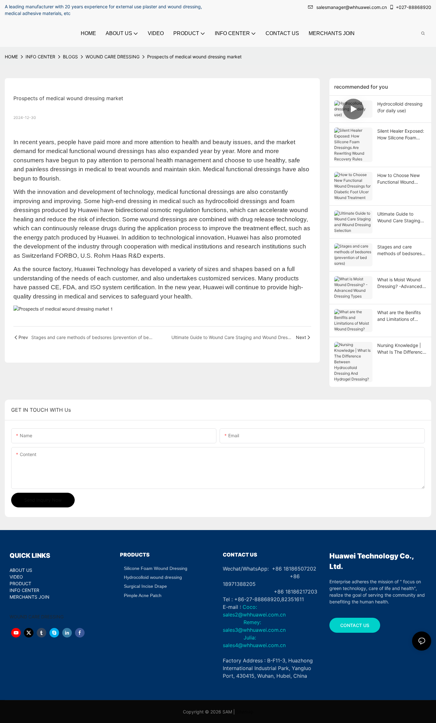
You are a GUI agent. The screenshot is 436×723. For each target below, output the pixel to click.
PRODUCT (20, 583)
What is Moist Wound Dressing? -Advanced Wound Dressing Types (401, 283)
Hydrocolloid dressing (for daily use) (400, 107)
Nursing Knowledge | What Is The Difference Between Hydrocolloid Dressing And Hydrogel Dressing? (401, 349)
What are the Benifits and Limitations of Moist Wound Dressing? (401, 316)
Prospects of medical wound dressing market (194, 56)
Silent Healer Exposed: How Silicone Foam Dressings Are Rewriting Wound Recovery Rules (400, 134)
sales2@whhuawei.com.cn (254, 614)
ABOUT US (21, 570)
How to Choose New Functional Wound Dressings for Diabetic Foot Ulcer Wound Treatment (400, 179)
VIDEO (16, 576)
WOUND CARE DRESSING (112, 56)
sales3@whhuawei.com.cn (254, 630)
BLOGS (70, 56)
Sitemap (244, 711)
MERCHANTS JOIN (29, 597)
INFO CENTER (40, 56)
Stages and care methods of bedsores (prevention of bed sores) (399, 250)
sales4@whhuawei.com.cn (255, 645)
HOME (11, 56)
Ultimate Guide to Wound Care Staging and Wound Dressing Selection (398, 217)
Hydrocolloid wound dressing (153, 577)
